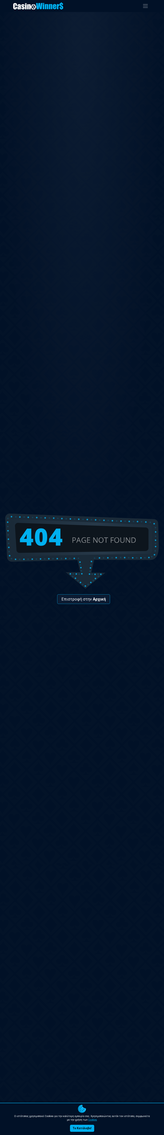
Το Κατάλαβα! (82, 1128)
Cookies (92, 1119)
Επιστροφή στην (83, 599)
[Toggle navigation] (145, 6)
